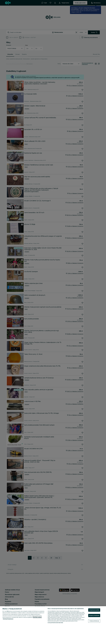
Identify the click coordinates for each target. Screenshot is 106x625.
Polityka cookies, (37, 617)
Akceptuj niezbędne (94, 615)
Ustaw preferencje (94, 621)
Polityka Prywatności (8, 618)
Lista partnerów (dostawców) (55, 622)
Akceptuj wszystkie (94, 610)
